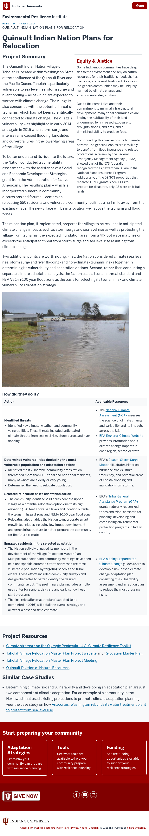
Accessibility (26, 827)
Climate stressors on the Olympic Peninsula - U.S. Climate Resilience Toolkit (68, 646)
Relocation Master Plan (123, 653)
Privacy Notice (79, 827)
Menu (139, 5)
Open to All (63, 827)
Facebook (76, 794)
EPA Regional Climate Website (121, 436)
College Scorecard (45, 827)
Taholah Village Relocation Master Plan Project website (51, 653)
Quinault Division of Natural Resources (37, 668)
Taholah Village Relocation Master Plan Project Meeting (51, 660)
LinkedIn (93, 794)
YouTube (84, 794)
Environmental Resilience (35, 17)
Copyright (94, 827)
